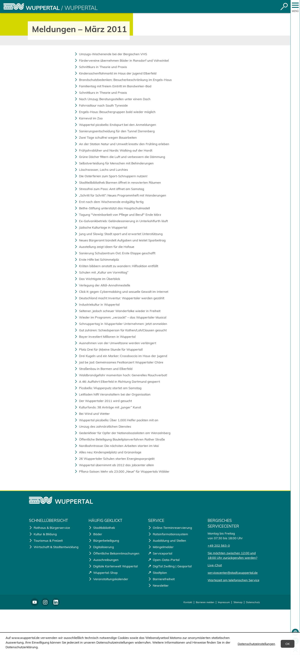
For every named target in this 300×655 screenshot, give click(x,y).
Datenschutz (253, 602)
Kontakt (188, 602)
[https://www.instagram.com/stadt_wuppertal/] (45, 602)
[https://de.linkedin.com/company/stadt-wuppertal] (55, 602)
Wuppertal (43, 7)
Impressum (224, 602)
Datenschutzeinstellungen (256, 644)
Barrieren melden (205, 602)
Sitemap (238, 602)
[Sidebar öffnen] (295, 5)
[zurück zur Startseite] (13, 6)
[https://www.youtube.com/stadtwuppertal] (34, 602)
